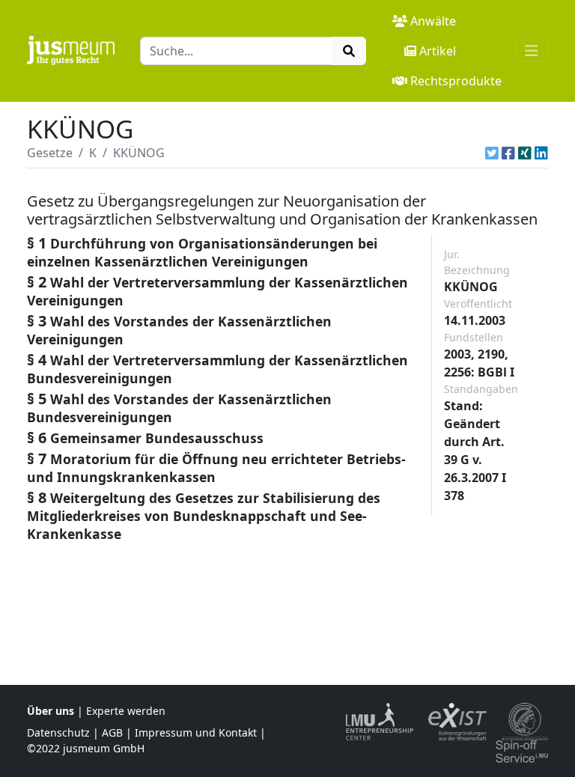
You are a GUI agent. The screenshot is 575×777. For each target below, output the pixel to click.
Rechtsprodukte (456, 81)
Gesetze (50, 152)
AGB (112, 732)
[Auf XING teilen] (525, 153)
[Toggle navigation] (531, 51)
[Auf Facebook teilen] (508, 153)
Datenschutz (58, 732)
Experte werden (125, 711)
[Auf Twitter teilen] (492, 153)
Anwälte (433, 21)
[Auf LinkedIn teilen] (541, 153)
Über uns (50, 711)
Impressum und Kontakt (196, 732)
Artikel (437, 51)
